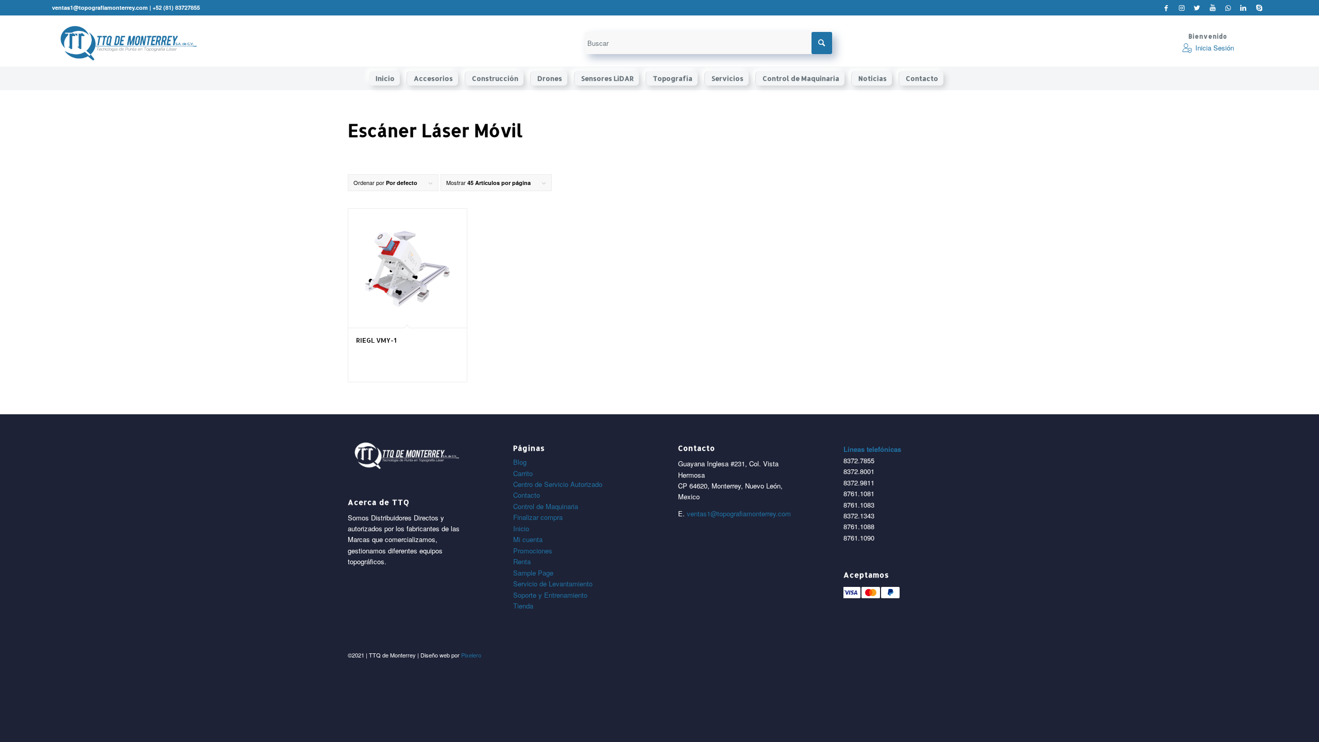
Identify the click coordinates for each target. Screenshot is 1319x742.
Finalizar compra (538, 517)
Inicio (521, 528)
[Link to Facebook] (1166, 7)
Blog (520, 462)
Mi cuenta (528, 539)
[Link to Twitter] (1197, 7)
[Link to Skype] (1259, 7)
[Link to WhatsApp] (1228, 7)
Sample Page (533, 573)
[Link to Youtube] (1212, 7)
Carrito (523, 473)
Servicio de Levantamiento (553, 583)
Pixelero (471, 655)
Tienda (523, 606)
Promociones (532, 550)
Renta (522, 561)
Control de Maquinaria (545, 506)
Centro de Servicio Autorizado (557, 484)
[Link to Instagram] (1181, 7)
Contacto (526, 495)
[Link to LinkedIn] (1243, 7)
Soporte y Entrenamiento (550, 595)
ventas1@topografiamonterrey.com (739, 513)
